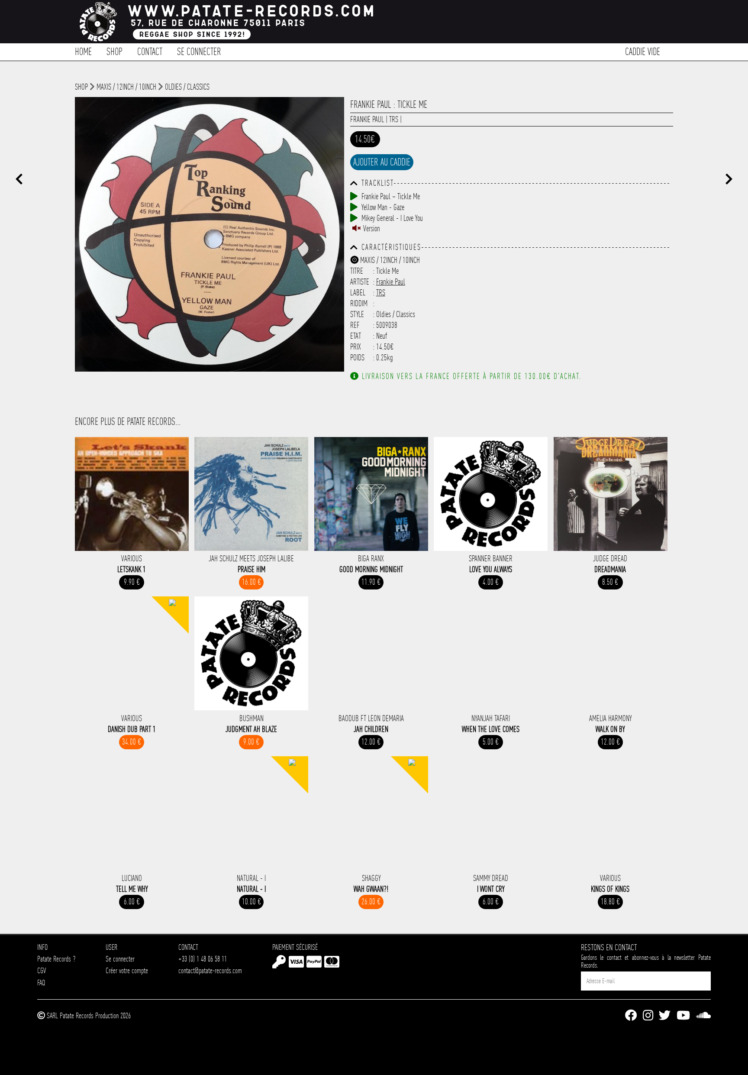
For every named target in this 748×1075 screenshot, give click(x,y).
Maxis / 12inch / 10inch (126, 87)
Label (357, 293)
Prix (355, 347)
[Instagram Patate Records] (648, 1015)
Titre (356, 271)
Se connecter (199, 51)
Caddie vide (642, 51)
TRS (393, 119)
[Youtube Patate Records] (683, 1015)
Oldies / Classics (187, 87)
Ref (355, 325)
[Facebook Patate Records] (631, 1015)
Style (357, 314)
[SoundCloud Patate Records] (703, 1015)
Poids (357, 358)
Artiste (359, 282)
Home (83, 51)
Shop (114, 51)
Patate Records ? (56, 958)
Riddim (359, 303)
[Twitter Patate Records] (665, 1015)
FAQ (41, 982)
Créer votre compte (127, 970)
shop (81, 87)
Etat (355, 336)
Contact (149, 51)
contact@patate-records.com (210, 970)
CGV (41, 970)
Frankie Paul (367, 119)
